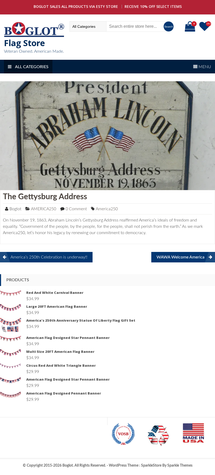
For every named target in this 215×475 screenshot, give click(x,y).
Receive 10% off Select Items (153, 6)
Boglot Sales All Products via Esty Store (76, 6)
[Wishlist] (205, 29)
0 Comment (76, 209)
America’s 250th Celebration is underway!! (48, 257)
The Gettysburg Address (45, 197)
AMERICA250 (43, 209)
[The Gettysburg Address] (107, 135)
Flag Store (24, 42)
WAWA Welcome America (181, 257)
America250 (107, 209)
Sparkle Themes (179, 465)
